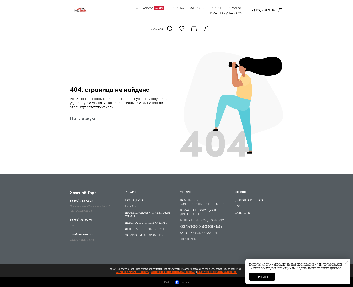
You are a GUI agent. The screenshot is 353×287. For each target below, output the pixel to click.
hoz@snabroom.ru (82, 234)
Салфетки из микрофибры (144, 235)
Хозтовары (188, 239)
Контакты (242, 212)
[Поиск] (170, 29)
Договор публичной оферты (132, 271)
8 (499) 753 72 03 (81, 200)
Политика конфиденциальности (217, 271)
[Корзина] (280, 10)
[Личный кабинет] (207, 29)
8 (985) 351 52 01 (81, 219)
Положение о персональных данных (173, 271)
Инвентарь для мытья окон (145, 229)
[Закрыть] (346, 262)
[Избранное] (182, 29)
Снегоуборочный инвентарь (201, 226)
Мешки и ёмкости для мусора (202, 220)
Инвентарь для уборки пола (146, 222)
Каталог (131, 206)
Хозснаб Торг (83, 192)
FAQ (237, 206)
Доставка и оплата (249, 200)
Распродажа (134, 200)
